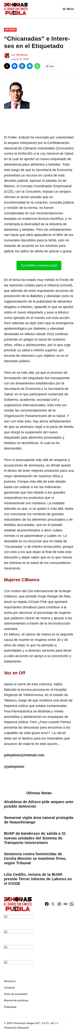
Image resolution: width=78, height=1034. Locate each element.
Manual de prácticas (16, 1000)
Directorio (10, 981)
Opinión (10, 29)
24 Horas (22, 54)
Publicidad (10, 1006)
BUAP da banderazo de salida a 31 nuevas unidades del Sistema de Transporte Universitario (35, 838)
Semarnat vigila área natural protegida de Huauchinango (38, 820)
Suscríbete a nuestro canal (39, 265)
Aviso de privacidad (15, 993)
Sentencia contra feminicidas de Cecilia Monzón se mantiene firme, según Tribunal (35, 858)
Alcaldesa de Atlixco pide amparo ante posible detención (38, 804)
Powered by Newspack (16, 1027)
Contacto (9, 987)
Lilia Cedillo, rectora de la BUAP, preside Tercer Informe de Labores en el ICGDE (38, 879)
